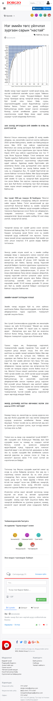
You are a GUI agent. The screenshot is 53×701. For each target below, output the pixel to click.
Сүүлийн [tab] (11, 608)
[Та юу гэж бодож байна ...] (26, 590)
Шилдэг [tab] (23, 608)
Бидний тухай (7, 661)
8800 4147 (24, 691)
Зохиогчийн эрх (7, 665)
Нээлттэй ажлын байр (10, 672)
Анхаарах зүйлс (40, 574)
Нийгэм (39, 35)
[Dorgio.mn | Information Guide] (6, 645)
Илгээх (42, 600)
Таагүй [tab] (36, 608)
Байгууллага (37, 661)
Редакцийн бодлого (9, 663)
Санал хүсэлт (6, 667)
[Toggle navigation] (4, 8)
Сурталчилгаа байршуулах (11, 674)
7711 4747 (24, 686)
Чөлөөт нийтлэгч (39, 665)
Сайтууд (36, 663)
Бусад (46, 35)
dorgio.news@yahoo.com (29, 688)
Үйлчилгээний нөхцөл (10, 670)
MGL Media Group (21, 651)
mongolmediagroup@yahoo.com (31, 693)
